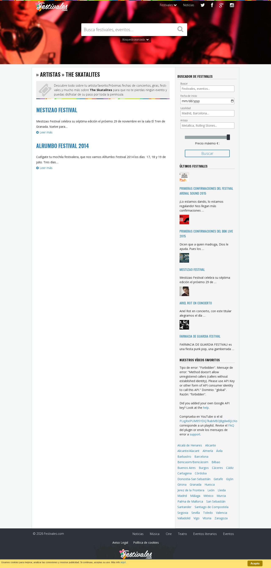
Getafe (218, 479)
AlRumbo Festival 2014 (62, 146)
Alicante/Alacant (188, 451)
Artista (184, 120)
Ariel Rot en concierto (196, 302)
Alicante (210, 445)
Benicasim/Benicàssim (192, 462)
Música (154, 534)
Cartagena (184, 473)
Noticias (188, 5)
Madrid (182, 496)
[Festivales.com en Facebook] (212, 5)
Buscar (184, 83)
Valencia (221, 513)
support (195, 434)
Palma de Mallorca (190, 501)
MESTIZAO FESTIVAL (56, 110)
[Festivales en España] (51, 10)
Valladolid (183, 518)
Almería (208, 451)
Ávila (219, 451)
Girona (182, 484)
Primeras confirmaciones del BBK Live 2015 (206, 234)
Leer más (46, 132)
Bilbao (216, 462)
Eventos (228, 534)
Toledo (208, 513)
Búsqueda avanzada (133, 39)
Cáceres (217, 468)
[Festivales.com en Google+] (221, 5)
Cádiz (230, 468)
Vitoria (207, 518)
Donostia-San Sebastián (193, 479)
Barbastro (184, 456)
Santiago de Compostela (211, 507)
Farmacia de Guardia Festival (200, 336)
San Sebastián (215, 501)
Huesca (210, 484)
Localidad (185, 108)
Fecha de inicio (188, 96)
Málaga (195, 496)
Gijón (229, 479)
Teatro (182, 534)
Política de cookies (146, 542)
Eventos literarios (205, 534)
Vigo (196, 518)
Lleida (222, 490)
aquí (123, 562)
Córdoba (201, 473)
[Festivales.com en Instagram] (232, 5)
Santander (184, 507)
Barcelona (201, 456)
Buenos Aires (186, 468)
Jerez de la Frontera (190, 490)
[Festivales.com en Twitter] (202, 5)
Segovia (182, 513)
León (210, 490)
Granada (195, 484)
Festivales (167, 5)
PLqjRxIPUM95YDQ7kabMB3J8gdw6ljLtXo (208, 421)
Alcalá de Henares (189, 445)
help (206, 408)
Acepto (255, 563)
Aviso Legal (120, 542)
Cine (169, 534)
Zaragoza (221, 518)
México (208, 496)
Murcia (221, 496)
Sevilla (195, 513)
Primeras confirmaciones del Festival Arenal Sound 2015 (206, 191)
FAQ (231, 425)
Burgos (204, 468)
